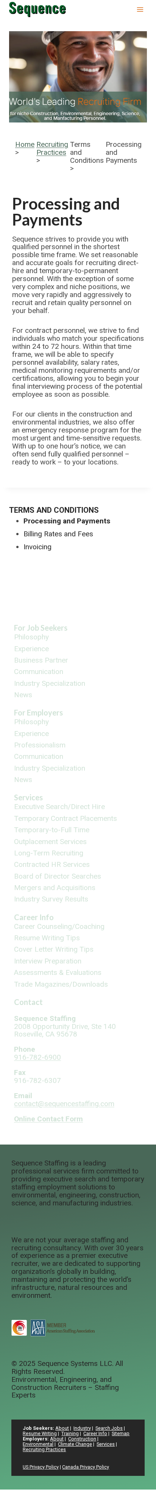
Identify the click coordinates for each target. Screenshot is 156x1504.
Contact (28, 1001)
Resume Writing (40, 1433)
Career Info (34, 917)
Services (28, 797)
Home (24, 144)
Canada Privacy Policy (85, 1467)
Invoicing (37, 546)
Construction (82, 1439)
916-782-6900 (37, 1057)
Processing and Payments (66, 521)
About (62, 1428)
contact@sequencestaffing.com (64, 1103)
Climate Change (75, 1444)
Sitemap (120, 1433)
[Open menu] (140, 9)
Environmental (38, 1444)
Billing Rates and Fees (58, 533)
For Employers (38, 712)
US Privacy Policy (41, 1467)
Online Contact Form (48, 1118)
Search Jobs (109, 1428)
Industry (82, 1428)
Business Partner (41, 661)
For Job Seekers (40, 627)
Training (70, 1433)
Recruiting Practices (52, 148)
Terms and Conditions (54, 510)
